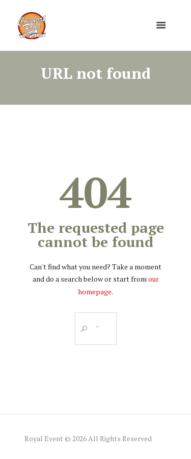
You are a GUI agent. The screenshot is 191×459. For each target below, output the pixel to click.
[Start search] (82, 328)
